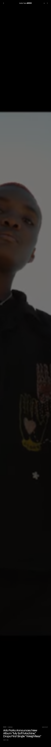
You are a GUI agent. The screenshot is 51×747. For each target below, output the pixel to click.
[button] (4, 3)
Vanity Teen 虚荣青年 (25, 3)
